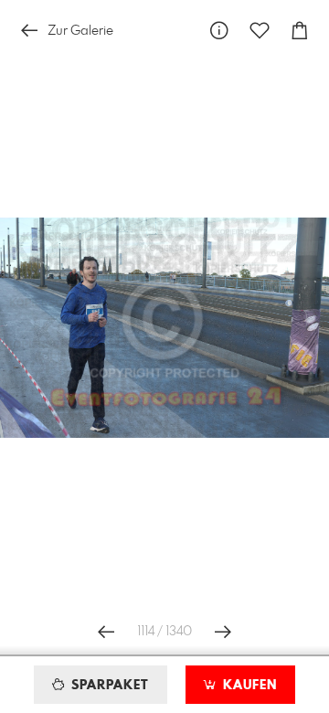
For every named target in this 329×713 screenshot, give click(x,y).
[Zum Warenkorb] (300, 30)
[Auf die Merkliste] (260, 30)
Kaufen (247, 685)
